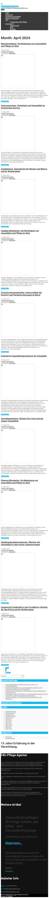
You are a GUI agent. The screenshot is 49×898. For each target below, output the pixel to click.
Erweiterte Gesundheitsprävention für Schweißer (24, 356)
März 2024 (8, 725)
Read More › (5, 101)
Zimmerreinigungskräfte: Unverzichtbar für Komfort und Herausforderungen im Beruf (21, 293)
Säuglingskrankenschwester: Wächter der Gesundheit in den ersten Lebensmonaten (20, 543)
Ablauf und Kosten (12, 18)
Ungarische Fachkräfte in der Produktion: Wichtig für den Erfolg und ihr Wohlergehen (24, 608)
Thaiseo (9, 896)
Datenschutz (14, 26)
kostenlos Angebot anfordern (10, 6)
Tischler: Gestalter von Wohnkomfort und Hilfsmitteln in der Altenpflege (23, 698)
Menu (2, 9)
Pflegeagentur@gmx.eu (20, 8)
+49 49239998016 (6, 8)
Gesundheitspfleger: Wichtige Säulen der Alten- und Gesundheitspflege (21, 685)
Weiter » (8, 673)
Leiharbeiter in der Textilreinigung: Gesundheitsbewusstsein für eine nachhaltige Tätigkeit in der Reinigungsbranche (26, 694)
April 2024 (8, 724)
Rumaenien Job (11, 895)
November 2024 (10, 713)
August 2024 (9, 717)
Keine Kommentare (8, 52)
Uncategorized (10, 738)
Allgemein (12, 53)
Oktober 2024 (9, 714)
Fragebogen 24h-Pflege (18, 22)
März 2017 (8, 729)
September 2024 (10, 716)
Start (7, 13)
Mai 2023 (8, 727)
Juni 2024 (8, 721)
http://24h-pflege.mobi (12, 892)
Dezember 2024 (10, 711)
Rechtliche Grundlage (13, 16)
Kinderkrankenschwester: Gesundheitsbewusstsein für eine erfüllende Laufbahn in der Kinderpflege (23, 688)
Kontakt (13, 29)
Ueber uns (9, 15)
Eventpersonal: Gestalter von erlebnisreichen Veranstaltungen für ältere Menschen (25, 691)
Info (6, 20)
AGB (11, 27)
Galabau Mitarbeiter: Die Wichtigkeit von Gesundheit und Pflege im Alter (20, 232)
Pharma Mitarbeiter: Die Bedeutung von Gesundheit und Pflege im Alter (19, 481)
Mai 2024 (8, 722)
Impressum (9, 24)
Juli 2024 (8, 719)
